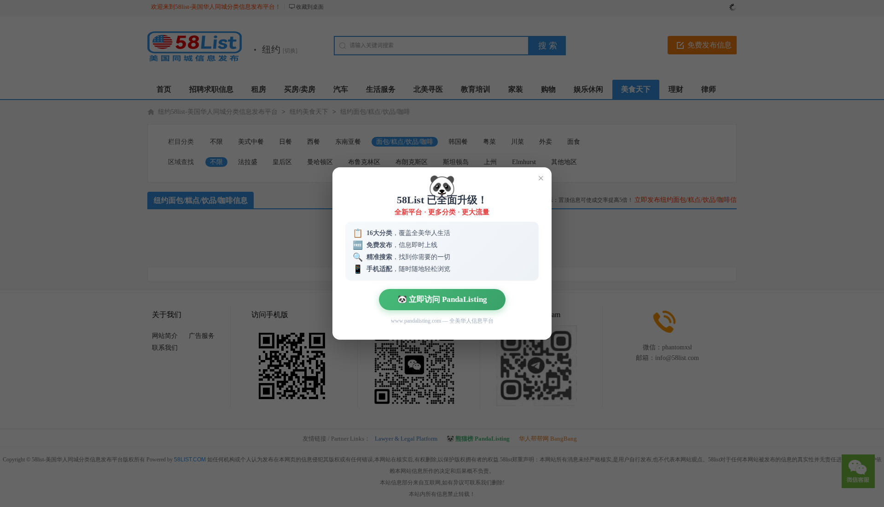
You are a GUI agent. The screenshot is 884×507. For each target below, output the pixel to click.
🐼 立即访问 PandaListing (442, 299)
